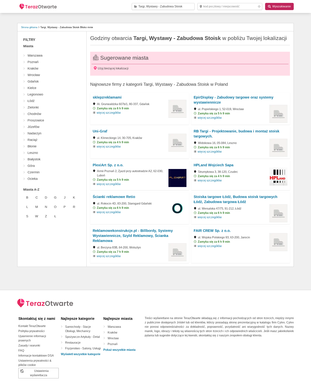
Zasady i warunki (29, 345)
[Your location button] (259, 6)
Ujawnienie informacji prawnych (32, 338)
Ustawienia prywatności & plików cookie (34, 362)
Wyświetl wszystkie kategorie (80, 354)
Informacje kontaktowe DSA (36, 355)
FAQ (21, 350)
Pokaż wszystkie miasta (119, 349)
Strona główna (29, 27)
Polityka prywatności (31, 331)
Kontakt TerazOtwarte (32, 326)
